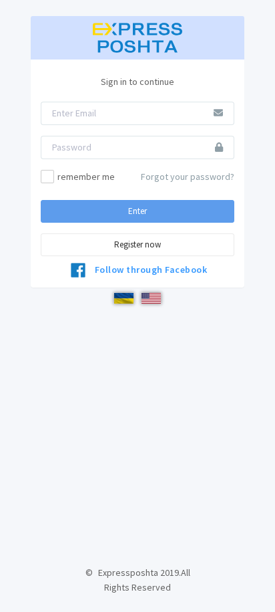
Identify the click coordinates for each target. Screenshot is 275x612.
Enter (137, 211)
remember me (86, 177)
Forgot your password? (187, 177)
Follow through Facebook (151, 270)
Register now (137, 244)
